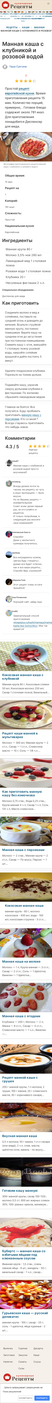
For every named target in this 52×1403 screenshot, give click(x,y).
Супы (21, 1368)
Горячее (22, 1348)
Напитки (8, 1361)
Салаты (22, 1361)
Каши (36, 1355)
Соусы (37, 1361)
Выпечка (8, 1348)
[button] (48, 3)
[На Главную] (17, 5)
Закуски (22, 1355)
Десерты (38, 1348)
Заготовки (9, 1355)
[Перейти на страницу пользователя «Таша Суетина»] (5, 67)
